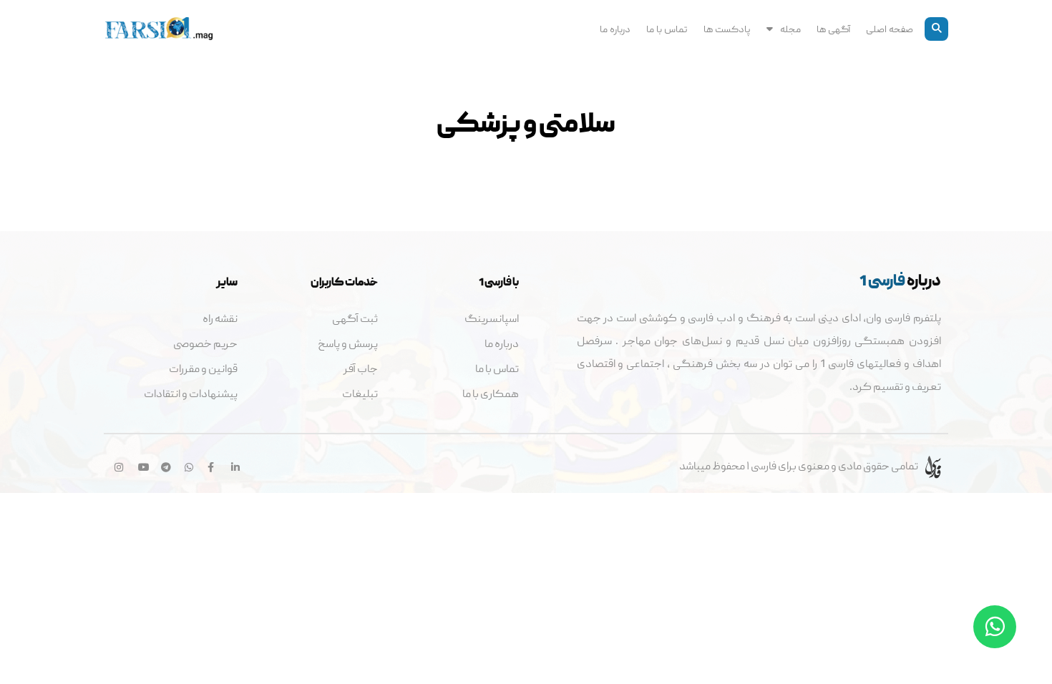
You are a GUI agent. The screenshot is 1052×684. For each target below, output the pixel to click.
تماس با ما (667, 28)
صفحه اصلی (889, 28)
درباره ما (615, 28)
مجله (790, 28)
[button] (936, 29)
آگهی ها (833, 28)
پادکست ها (727, 28)
